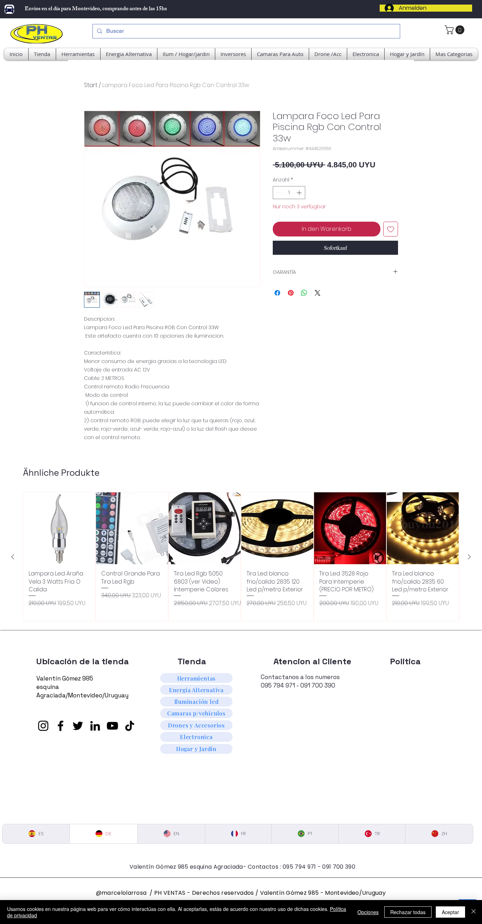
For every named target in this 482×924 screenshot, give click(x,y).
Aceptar (450, 912)
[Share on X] (317, 293)
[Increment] (299, 192)
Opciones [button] (368, 912)
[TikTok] (130, 726)
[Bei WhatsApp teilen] (304, 293)
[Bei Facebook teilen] (277, 293)
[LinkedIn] (95, 726)
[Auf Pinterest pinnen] (291, 293)
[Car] (9, 9)
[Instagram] (43, 726)
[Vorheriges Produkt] (12, 557)
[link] (455, 29)
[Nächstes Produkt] (469, 557)
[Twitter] (78, 726)
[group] (241, 556)
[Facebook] (60, 726)
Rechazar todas (408, 912)
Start (90, 85)
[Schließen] (473, 912)
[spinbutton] (289, 192)
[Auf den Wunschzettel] (390, 229)
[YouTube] (112, 726)
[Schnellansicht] (59, 528)
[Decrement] (278, 192)
